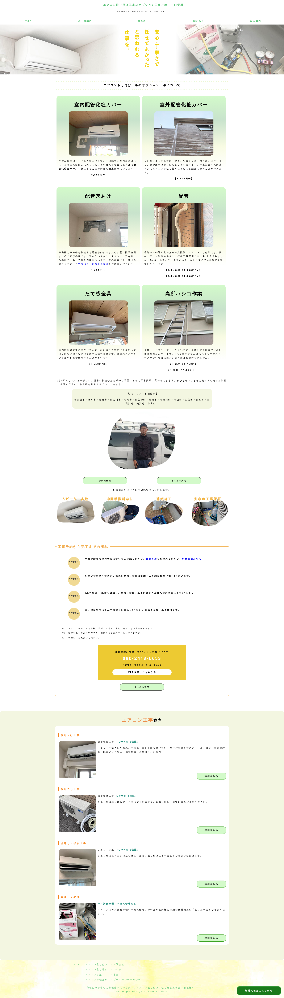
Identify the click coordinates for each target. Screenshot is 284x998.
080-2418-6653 (142, 658)
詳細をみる (211, 776)
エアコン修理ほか (96, 979)
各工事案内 (85, 21)
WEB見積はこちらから (142, 672)
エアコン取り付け (96, 964)
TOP (28, 21)
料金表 (142, 21)
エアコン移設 (93, 974)
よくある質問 (179, 481)
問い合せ (198, 21)
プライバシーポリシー (127, 979)
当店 (116, 974)
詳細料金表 (105, 481)
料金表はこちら (191, 558)
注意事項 (151, 558)
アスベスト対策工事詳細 (93, 264)
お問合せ (119, 964)
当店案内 (255, 21)
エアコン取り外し (96, 969)
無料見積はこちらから (259, 990)
